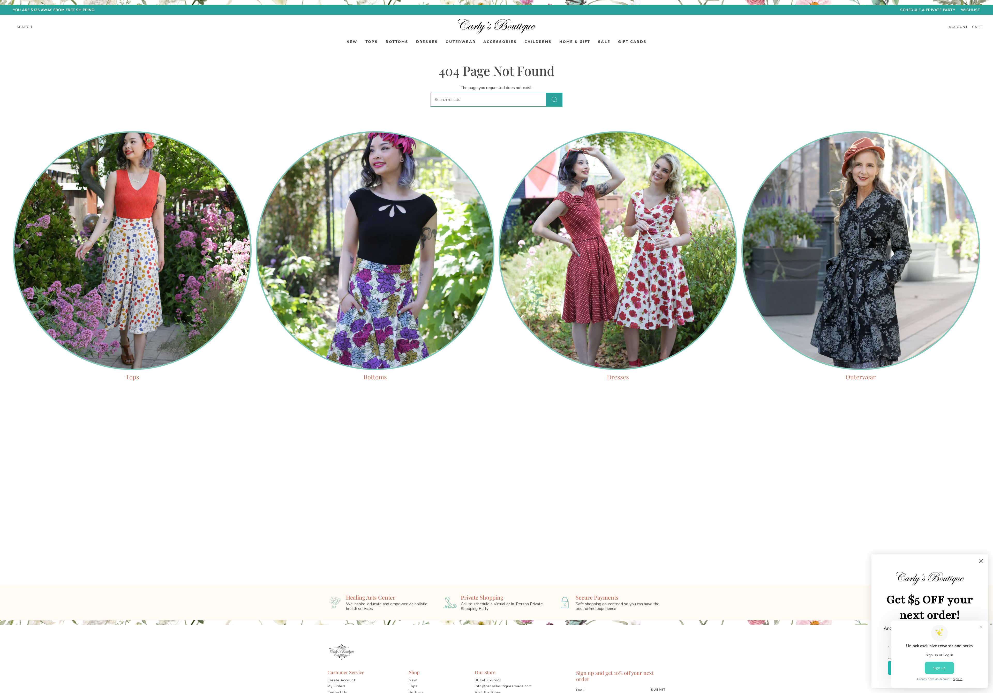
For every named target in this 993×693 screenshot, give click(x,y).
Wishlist (970, 10)
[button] (352, 42)
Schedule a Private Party (927, 10)
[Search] (554, 100)
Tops (413, 686)
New (413, 680)
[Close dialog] (981, 560)
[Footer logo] (342, 652)
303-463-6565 (487, 680)
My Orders (336, 686)
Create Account (341, 680)
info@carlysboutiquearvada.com (503, 686)
